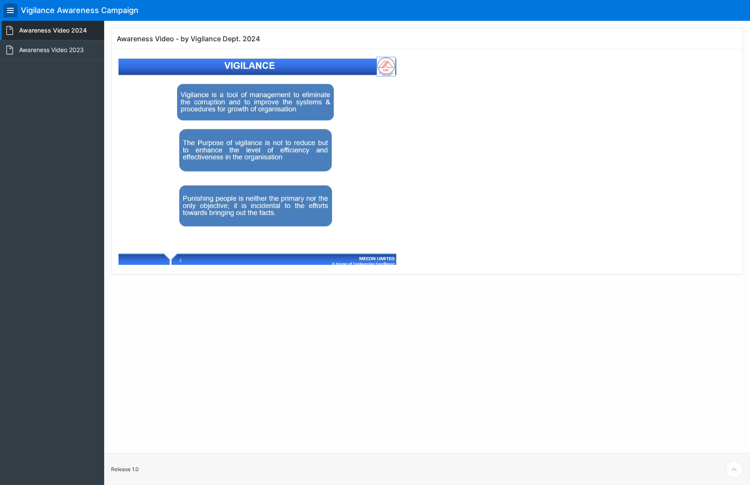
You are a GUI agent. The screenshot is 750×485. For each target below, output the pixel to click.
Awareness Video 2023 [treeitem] (51, 49)
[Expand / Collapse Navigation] (10, 10)
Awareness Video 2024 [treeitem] (53, 30)
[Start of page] (734, 469)
